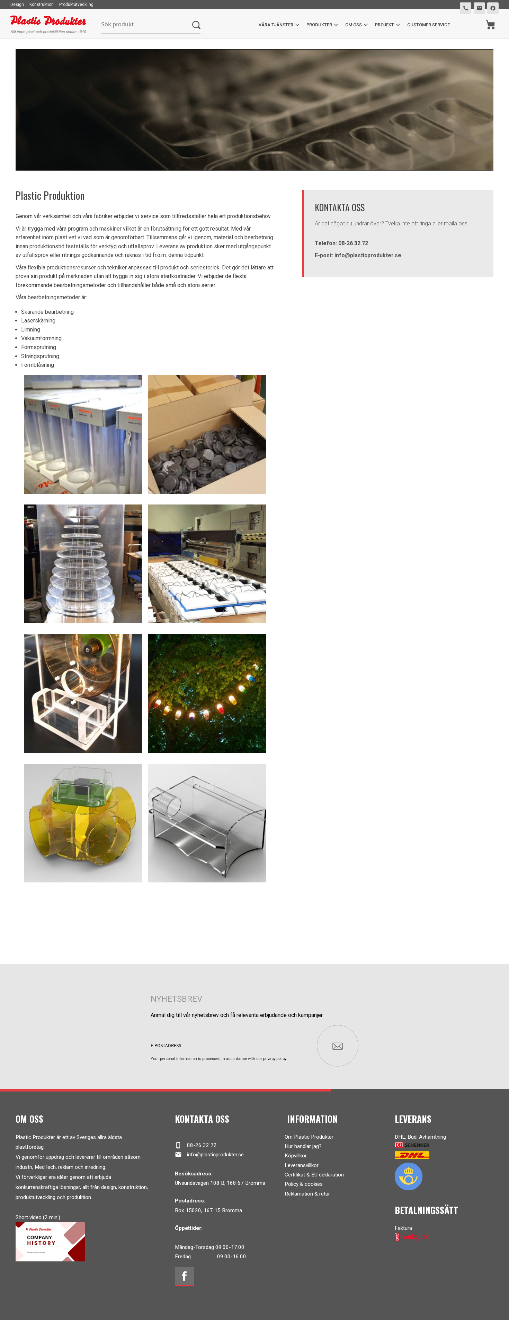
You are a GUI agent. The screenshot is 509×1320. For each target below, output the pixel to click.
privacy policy (274, 1058)
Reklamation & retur (307, 1194)
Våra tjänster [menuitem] (276, 24)
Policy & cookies (304, 1184)
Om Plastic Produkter (309, 1137)
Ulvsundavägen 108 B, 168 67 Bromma (220, 1183)
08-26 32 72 (196, 1145)
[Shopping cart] (490, 24)
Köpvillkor (296, 1156)
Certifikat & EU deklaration (314, 1175)
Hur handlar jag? (303, 1146)
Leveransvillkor (302, 1165)
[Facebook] (184, 1276)
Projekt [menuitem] (384, 24)
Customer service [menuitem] (428, 24)
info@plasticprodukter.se (209, 1154)
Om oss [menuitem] (353, 24)
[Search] (196, 25)
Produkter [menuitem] (319, 24)
